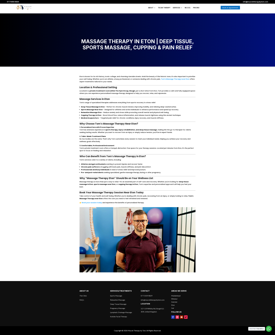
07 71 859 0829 (13, 2)
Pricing (196, 8)
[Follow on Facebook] (173, 317)
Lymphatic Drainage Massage (121, 312)
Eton (173, 305)
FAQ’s (81, 300)
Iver (172, 308)
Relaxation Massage (117, 300)
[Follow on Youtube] (181, 317)
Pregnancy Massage (117, 308)
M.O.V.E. (188, 8)
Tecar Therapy (164, 8)
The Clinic (83, 296)
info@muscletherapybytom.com (255, 2)
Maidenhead (175, 296)
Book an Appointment (230, 8)
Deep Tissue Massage (118, 304)
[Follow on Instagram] (177, 317)
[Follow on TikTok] (186, 317)
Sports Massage (116, 296)
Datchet (174, 302)
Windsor (174, 299)
